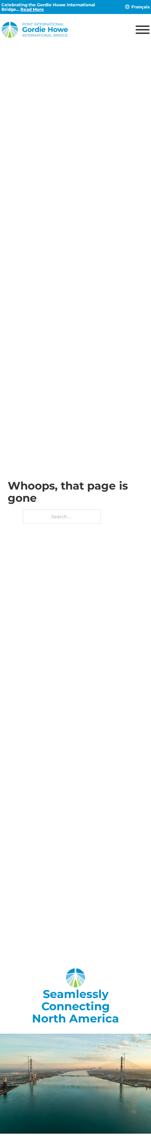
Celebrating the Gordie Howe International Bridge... (48, 7)
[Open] (143, 30)
